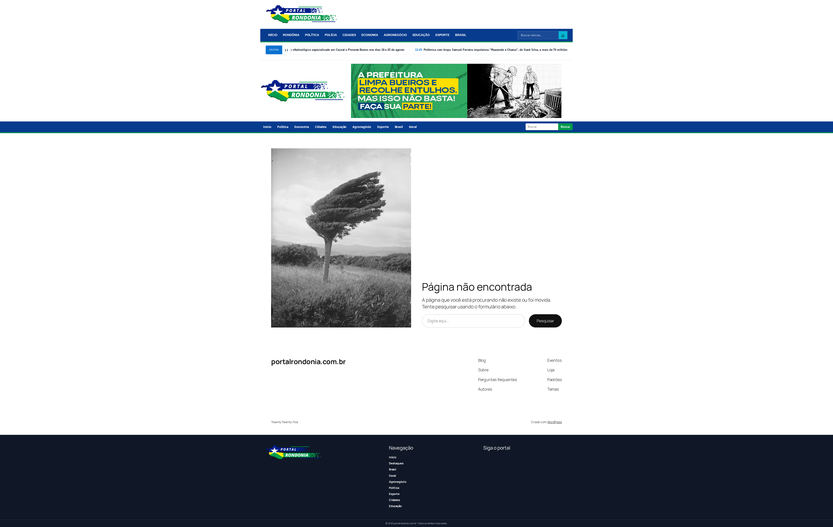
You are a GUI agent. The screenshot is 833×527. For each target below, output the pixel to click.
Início (272, 35)
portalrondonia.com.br (308, 361)
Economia (369, 35)
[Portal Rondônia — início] (301, 14)
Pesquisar (545, 320)
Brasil (460, 35)
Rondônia (291, 35)
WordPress (554, 422)
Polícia (331, 35)
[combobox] (538, 35)
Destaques (396, 463)
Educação (421, 35)
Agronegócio (395, 35)
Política (312, 35)
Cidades (349, 35)
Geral (413, 127)
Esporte (442, 35)
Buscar (565, 126)
